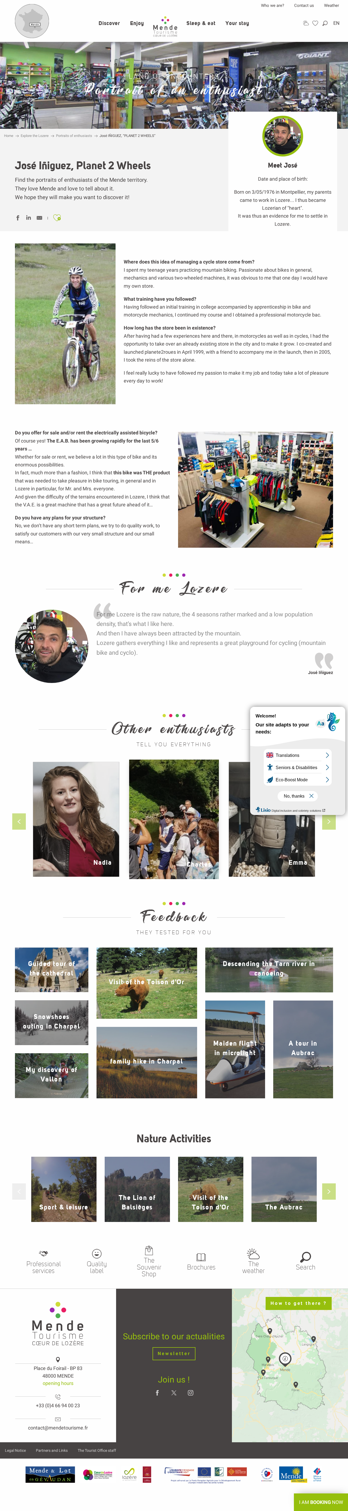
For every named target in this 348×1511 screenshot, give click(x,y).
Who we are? (272, 5)
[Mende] (293, 1474)
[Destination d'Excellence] (266, 1474)
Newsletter (174, 1353)
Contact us (304, 5)
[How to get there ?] (32, 37)
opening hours (58, 1383)
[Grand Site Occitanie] (147, 1474)
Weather (331, 5)
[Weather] (306, 23)
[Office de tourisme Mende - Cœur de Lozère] (165, 26)
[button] (325, 23)
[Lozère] (129, 1474)
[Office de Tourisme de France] (317, 1474)
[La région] (206, 1475)
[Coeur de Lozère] (98, 1474)
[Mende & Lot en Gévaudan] (50, 1474)
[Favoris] (316, 23)
